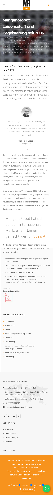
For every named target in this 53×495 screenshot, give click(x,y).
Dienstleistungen (11, 438)
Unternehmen (10, 433)
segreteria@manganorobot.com (19, 407)
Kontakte (8, 442)
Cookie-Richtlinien (25, 475)
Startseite (9, 429)
